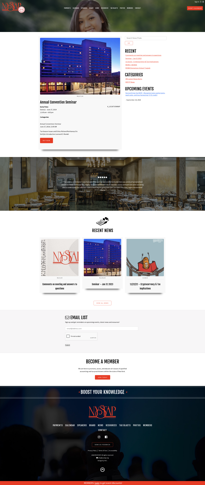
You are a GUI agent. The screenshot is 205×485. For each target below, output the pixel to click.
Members (130, 8)
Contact (138, 8)
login (97, 483)
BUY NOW (46, 140)
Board (91, 8)
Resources (104, 8)
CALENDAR (195, 8)
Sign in (197, 2)
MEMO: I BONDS (131, 65)
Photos (122, 8)
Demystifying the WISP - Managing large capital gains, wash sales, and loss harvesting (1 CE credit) (145, 94)
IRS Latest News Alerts (133, 79)
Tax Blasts (114, 8)
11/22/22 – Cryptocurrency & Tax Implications (142, 62)
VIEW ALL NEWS (102, 303)
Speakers (84, 8)
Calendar (76, 8)
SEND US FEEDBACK (102, 445)
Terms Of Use (103, 451)
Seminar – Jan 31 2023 (133, 58)
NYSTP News (130, 82)
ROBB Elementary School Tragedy (137, 68)
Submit (67, 345)
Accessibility (113, 451)
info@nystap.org (103, 458)
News (97, 8)
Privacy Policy (92, 451)
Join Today (102, 377)
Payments (67, 8)
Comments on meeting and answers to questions (143, 55)
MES (105, 461)
